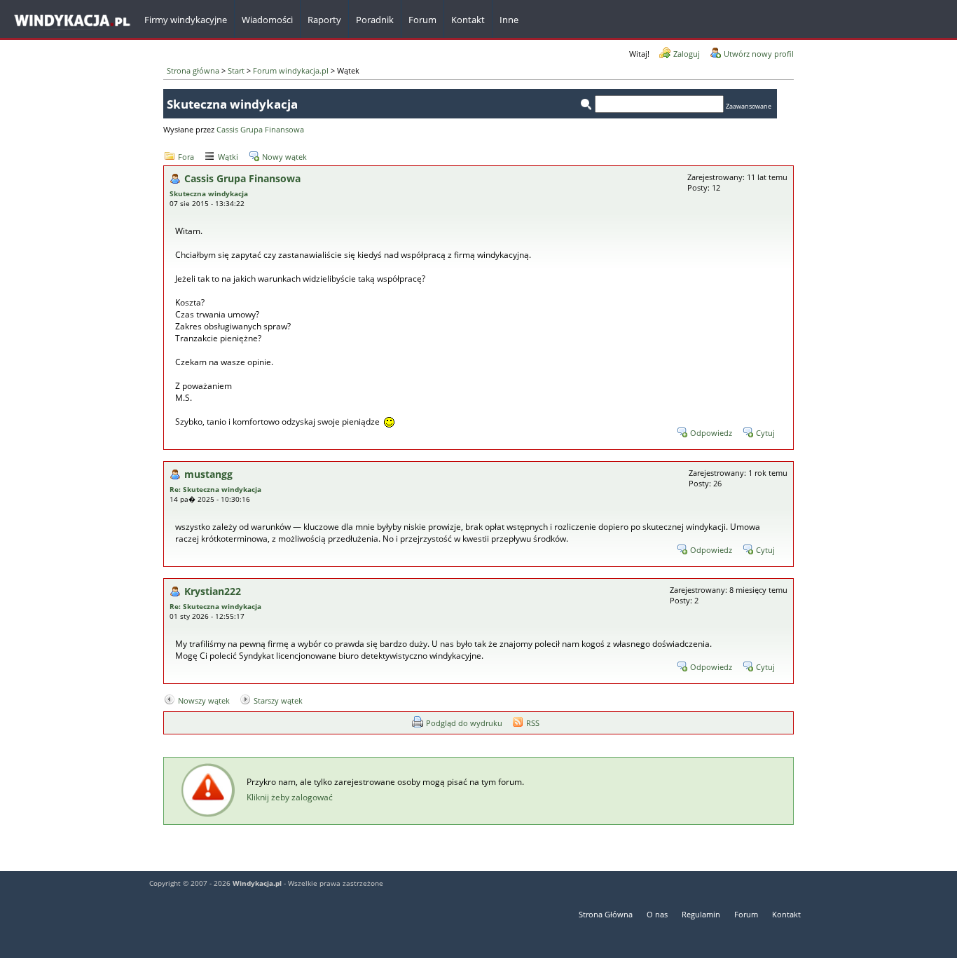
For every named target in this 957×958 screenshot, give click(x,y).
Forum (422, 19)
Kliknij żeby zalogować (290, 797)
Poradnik (375, 19)
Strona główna (193, 70)
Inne (509, 19)
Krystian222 (212, 591)
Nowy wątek (284, 156)
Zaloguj (686, 53)
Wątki (228, 156)
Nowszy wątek (204, 700)
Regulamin (701, 914)
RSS (532, 723)
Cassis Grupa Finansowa (260, 129)
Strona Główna (606, 914)
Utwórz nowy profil (759, 53)
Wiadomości (267, 19)
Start (236, 70)
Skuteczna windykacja (209, 193)
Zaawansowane (748, 106)
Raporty (324, 19)
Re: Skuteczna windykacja (215, 489)
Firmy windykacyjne (185, 19)
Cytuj (765, 432)
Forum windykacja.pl (291, 70)
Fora (186, 156)
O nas (657, 914)
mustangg (208, 474)
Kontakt (786, 914)
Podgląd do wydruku (464, 723)
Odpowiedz (711, 432)
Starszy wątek (278, 700)
